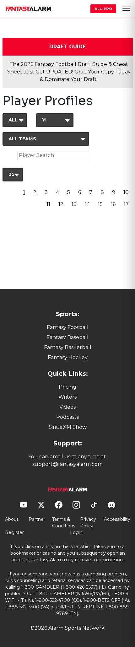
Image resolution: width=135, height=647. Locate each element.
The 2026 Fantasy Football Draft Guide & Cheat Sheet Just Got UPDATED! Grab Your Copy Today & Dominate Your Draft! (69, 71)
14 (87, 204)
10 (126, 192)
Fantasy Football (68, 327)
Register (14, 532)
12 (60, 204)
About (12, 519)
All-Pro (103, 9)
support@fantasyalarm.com (67, 464)
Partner (37, 519)
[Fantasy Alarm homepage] (28, 9)
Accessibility (117, 519)
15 (100, 204)
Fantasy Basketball (67, 347)
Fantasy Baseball (67, 337)
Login (76, 532)
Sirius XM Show (68, 427)
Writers (67, 397)
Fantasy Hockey (68, 357)
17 (126, 204)
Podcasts (67, 417)
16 (113, 204)
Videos (67, 407)
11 (48, 204)
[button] (126, 9)
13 (74, 204)
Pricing (67, 387)
